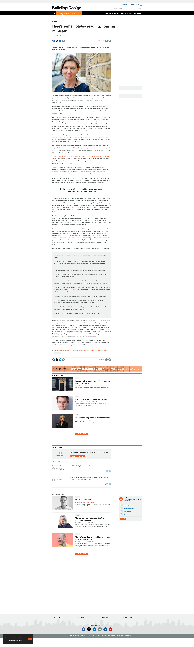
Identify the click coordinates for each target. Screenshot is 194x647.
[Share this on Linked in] (60, 40)
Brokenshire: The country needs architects (91, 399)
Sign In (137, 4)
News (77, 378)
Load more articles (81, 433)
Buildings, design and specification (62, 350)
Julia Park (56, 35)
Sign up (123, 518)
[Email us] (100, 629)
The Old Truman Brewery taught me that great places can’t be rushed (92, 538)
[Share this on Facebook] (53, 40)
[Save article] (109, 40)
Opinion (54, 21)
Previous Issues (58, 618)
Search (140, 8)
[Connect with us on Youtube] (110, 629)
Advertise (128, 636)
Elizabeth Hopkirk (93, 401)
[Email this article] (63, 40)
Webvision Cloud (100, 641)
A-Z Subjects (83, 618)
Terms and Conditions (83, 636)
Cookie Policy (95, 636)
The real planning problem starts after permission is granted (89, 519)
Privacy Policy (105, 636)
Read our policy (17, 640)
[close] (111, 467)
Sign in (92, 37)
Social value (57, 353)
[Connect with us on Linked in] (94, 629)
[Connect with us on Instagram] (105, 629)
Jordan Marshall (93, 420)
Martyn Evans (91, 541)
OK (30, 639)
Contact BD (120, 636)
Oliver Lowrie (91, 502)
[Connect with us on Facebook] (83, 629)
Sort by (54, 461)
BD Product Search (130, 618)
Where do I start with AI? (84, 500)
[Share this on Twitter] (57, 40)
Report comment (84, 470)
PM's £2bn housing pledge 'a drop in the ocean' (92, 417)
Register (124, 4)
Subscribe (131, 4)
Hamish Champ (90, 385)
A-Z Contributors (106, 618)
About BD (112, 636)
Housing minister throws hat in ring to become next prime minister (92, 382)
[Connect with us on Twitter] (89, 629)
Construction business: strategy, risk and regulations (84, 350)
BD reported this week (60, 117)
